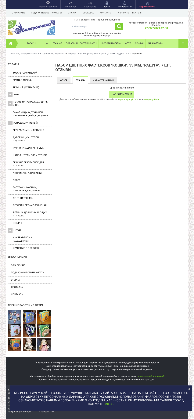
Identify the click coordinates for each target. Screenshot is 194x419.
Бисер (16, 180)
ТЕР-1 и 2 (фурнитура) (26, 87)
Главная (57, 43)
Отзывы (80, 80)
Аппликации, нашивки (27, 173)
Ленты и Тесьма (23, 198)
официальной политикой (150, 376)
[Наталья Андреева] (14, 317)
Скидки (139, 43)
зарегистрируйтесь (128, 99)
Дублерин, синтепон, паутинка (26, 139)
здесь (108, 404)
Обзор (64, 80)
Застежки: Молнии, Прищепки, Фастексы (26, 189)
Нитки (17, 230)
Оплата (72, 13)
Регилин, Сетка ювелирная (30, 205)
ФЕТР (16, 94)
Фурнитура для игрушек (28, 147)
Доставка (88, 13)
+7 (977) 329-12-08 (156, 28)
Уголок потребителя (130, 13)
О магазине (18, 13)
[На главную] (11, 43)
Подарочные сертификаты (46, 13)
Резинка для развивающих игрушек (30, 214)
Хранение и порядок (26, 248)
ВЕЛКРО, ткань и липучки (28, 130)
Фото (128, 43)
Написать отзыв (122, 94)
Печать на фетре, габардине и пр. (30, 103)
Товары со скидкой (25, 72)
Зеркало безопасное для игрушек (28, 164)
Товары (31, 43)
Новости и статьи (111, 43)
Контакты (105, 13)
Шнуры (17, 223)
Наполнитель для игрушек (30, 155)
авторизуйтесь (151, 99)
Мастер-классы (22, 80)
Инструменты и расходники (23, 239)
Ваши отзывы (155, 43)
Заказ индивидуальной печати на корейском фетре (30, 114)
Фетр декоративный (25, 122)
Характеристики (103, 80)
